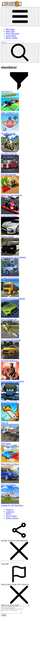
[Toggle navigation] (20, 16)
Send (4, 615)
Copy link (5, 564)
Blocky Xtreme (11, 38)
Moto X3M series (12, 33)
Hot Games (10, 29)
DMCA (9, 514)
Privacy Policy (11, 516)
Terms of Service (12, 518)
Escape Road (11, 36)
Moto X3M (10, 31)
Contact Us (10, 512)
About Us (9, 509)
